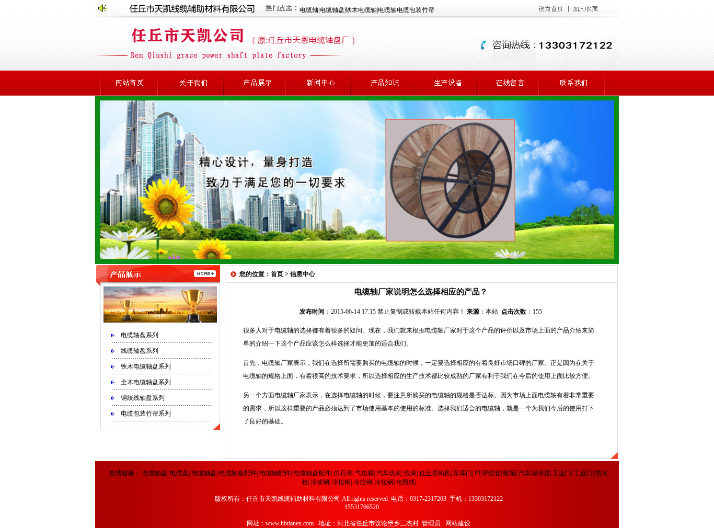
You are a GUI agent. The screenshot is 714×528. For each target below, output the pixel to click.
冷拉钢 (341, 482)
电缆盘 (179, 473)
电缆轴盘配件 (238, 473)
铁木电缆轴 (361, 10)
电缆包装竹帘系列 (146, 413)
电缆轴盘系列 (139, 335)
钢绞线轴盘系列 (143, 397)
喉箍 (509, 473)
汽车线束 (388, 473)
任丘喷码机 (435, 473)
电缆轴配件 (275, 473)
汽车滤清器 (534, 473)
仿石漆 (342, 473)
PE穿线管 (488, 473)
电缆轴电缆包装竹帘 (406, 10)
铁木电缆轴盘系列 (146, 366)
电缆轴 (309, 10)
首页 (277, 274)
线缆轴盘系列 (139, 350)
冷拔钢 (319, 482)
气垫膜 (364, 473)
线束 (410, 473)
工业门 (561, 473)
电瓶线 (405, 482)
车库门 (462, 473)
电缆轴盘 (331, 10)
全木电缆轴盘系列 (146, 382)
